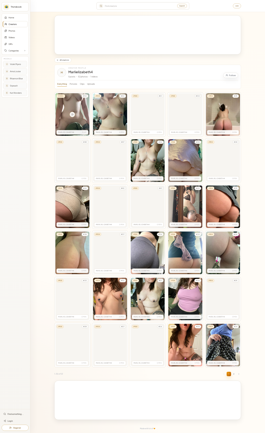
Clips (82, 84)
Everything (62, 84)
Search (182, 6)
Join (237, 6)
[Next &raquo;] (239, 374)
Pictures (73, 84)
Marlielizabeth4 (80, 72)
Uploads (91, 84)
